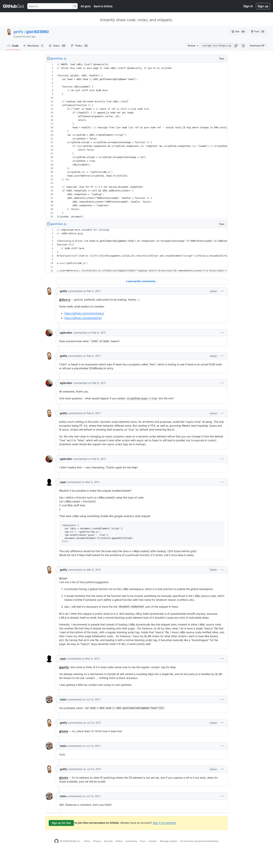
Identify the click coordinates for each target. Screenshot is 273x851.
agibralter (66, 332)
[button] (236, 45)
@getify (64, 667)
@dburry (64, 299)
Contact (153, 841)
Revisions (35, 45)
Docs (143, 841)
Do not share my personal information (199, 841)
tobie (63, 699)
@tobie (63, 731)
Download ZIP (257, 45)
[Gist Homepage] (13, 6)
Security (108, 841)
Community (131, 841)
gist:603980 (37, 32)
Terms (87, 841)
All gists (86, 6)
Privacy (97, 841)
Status (119, 841)
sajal (63, 482)
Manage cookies (168, 841)
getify (18, 32)
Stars (59, 45)
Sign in (248, 6)
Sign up (263, 6)
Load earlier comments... (141, 281)
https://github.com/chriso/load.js (84, 313)
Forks (81, 45)
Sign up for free (61, 822)
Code (15, 45)
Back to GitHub (103, 6)
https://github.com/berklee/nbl (83, 317)
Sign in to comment (164, 822)
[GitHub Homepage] (56, 841)
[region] (136, 141)
